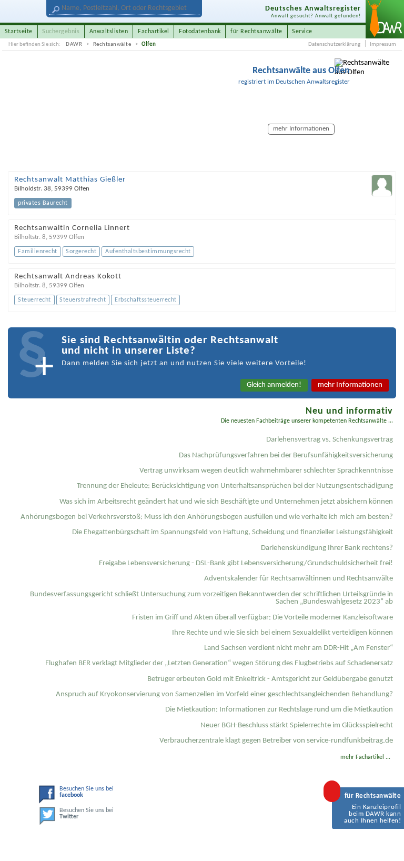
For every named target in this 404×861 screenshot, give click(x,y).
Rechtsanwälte (112, 44)
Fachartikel (153, 31)
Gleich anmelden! (274, 385)
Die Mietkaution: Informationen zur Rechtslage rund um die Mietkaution (279, 710)
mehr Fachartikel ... (365, 757)
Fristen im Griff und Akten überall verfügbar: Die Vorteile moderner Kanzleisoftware (262, 618)
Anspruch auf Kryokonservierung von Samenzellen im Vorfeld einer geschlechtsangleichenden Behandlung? (224, 694)
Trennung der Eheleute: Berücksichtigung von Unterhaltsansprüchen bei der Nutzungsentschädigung (235, 486)
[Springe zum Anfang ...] (387, 844)
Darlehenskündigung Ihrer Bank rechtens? (327, 548)
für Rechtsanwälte (256, 31)
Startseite (19, 31)
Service (302, 31)
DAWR (74, 44)
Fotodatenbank (200, 31)
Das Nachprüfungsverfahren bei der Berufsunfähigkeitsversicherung (286, 455)
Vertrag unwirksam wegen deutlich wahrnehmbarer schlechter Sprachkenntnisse (266, 471)
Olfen (149, 44)
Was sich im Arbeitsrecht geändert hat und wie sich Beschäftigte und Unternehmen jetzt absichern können (226, 502)
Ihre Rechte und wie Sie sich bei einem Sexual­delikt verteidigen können (282, 633)
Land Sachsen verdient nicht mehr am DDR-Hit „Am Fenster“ (298, 648)
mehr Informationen (350, 385)
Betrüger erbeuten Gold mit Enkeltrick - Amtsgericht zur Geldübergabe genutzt (270, 679)
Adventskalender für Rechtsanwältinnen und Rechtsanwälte (298, 579)
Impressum (383, 44)
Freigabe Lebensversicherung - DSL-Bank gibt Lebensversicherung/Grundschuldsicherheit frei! (246, 563)
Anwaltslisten (108, 31)
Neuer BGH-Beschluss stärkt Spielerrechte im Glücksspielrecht (296, 725)
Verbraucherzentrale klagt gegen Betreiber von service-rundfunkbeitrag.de (276, 741)
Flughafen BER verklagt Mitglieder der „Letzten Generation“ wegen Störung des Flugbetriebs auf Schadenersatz (219, 663)
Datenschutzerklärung (334, 44)
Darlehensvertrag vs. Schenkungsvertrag (329, 440)
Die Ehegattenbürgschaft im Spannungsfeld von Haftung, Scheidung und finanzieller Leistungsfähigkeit (232, 532)
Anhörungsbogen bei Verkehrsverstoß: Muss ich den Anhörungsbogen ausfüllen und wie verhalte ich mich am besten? (207, 517)
